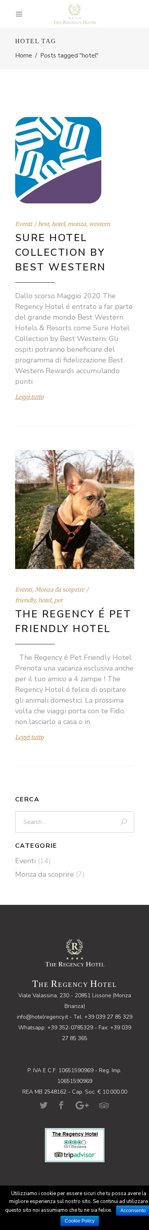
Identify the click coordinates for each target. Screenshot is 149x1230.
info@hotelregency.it (42, 1017)
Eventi (23, 224)
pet (58, 600)
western (99, 224)
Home (23, 55)
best (43, 224)
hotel (58, 224)
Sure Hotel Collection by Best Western (60, 252)
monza (77, 224)
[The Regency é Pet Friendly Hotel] (74, 509)
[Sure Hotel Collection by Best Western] (58, 160)
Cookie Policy (80, 1221)
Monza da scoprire (59, 589)
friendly (25, 600)
